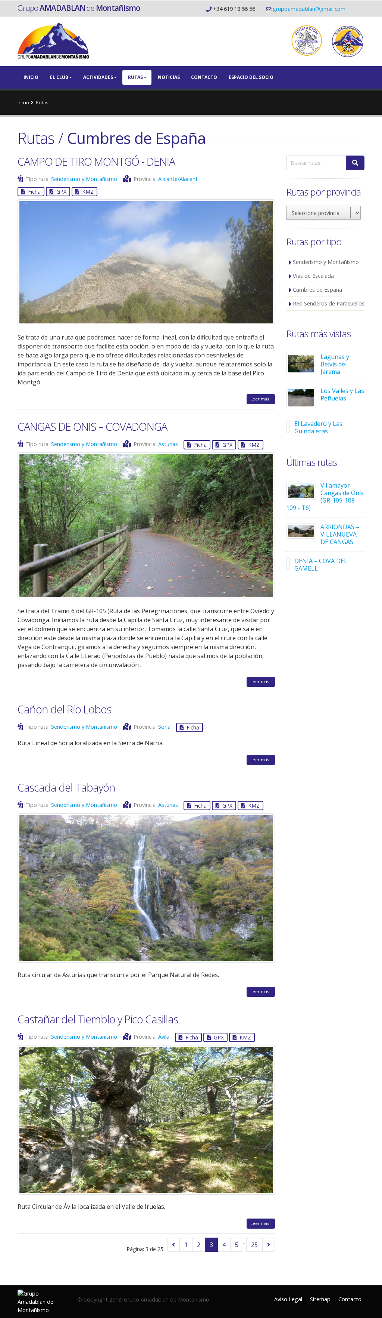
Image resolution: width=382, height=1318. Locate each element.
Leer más (260, 399)
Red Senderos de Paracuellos (328, 303)
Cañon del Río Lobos (64, 709)
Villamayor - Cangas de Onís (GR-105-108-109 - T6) (325, 496)
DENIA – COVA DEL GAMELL (320, 564)
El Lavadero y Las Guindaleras (318, 427)
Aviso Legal (288, 1299)
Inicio (31, 77)
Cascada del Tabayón (66, 787)
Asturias (168, 444)
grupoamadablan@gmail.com (309, 8)
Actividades (98, 77)
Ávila (163, 1036)
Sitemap (320, 1299)
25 (254, 1245)
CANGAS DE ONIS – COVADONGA (92, 426)
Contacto (204, 77)
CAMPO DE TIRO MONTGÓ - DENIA (96, 161)
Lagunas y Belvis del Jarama (334, 364)
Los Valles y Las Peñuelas (342, 394)
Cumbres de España (317, 289)
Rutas (135, 77)
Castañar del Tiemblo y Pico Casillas (98, 1019)
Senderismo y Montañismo (84, 178)
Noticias (169, 77)
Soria (164, 726)
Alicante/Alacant (178, 178)
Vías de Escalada (313, 275)
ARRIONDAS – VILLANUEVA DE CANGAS (339, 534)
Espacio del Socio (251, 77)
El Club (59, 77)
